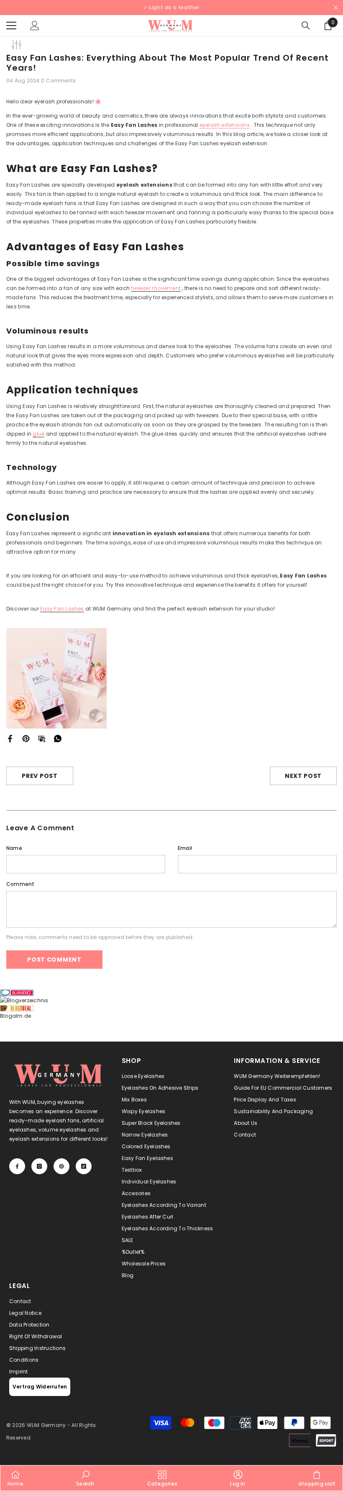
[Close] (171, 647)
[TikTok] (131, 778)
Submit (104, 753)
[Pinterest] (113, 778)
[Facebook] (78, 778)
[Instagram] (96, 778)
